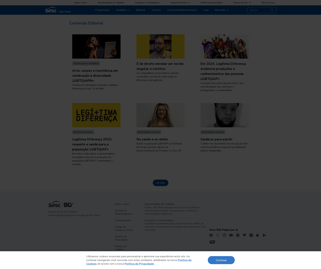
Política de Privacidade (139, 264)
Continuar (221, 260)
